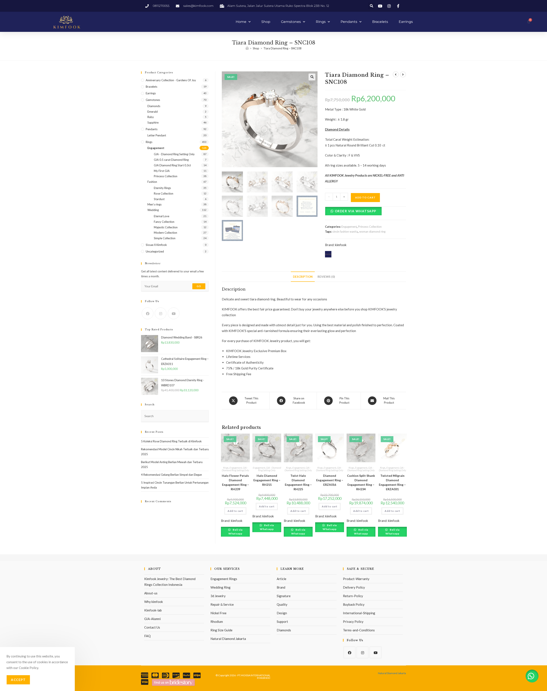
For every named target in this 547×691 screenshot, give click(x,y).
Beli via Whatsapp (235, 531)
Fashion (152, 181)
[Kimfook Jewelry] (173, 682)
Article (281, 579)
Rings (321, 22)
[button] (371, 6)
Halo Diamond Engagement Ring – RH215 (266, 480)
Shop (265, 22)
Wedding (153, 210)
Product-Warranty (356, 579)
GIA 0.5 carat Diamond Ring (171, 159)
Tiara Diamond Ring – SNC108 (282, 48)
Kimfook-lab (153, 610)
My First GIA (162, 171)
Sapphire (153, 122)
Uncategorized (155, 251)
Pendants (349, 22)
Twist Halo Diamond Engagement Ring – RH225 (298, 482)
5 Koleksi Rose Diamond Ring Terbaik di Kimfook (171, 441)
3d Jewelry (218, 596)
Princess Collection (370, 226)
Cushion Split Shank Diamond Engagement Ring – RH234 (361, 482)
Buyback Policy (354, 604)
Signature (284, 596)
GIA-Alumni (152, 619)
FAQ (147, 636)
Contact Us (152, 627)
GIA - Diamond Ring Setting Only (235, 469)
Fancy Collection (164, 221)
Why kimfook (153, 602)
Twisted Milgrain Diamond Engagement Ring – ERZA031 (392, 482)
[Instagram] (160, 313)
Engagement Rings (223, 579)
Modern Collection (165, 232)
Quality (282, 604)
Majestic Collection (166, 227)
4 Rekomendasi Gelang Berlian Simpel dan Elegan (171, 474)
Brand (281, 587)
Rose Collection (163, 193)
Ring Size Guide (221, 630)
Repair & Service (222, 604)
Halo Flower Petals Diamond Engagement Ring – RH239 (235, 482)
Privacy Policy (353, 621)
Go (199, 286)
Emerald (152, 111)
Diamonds (153, 106)
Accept (18, 680)
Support (282, 621)
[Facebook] (147, 313)
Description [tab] (303, 276)
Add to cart (365, 197)
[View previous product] (396, 74)
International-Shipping (359, 613)
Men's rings (154, 204)
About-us (150, 593)
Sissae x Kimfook (156, 245)
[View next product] (403, 74)
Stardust (159, 199)
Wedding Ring (220, 587)
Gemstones (291, 22)
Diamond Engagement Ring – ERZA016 (329, 480)
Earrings (406, 22)
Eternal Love (161, 216)
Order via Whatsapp (355, 211)
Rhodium (216, 621)
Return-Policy (353, 596)
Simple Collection (164, 238)
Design (282, 613)
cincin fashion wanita (345, 231)
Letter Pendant (156, 135)
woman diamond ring (372, 231)
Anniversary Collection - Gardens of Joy (171, 80)
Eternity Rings (162, 188)
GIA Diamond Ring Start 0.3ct (172, 165)
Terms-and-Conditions (359, 630)
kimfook (340, 245)
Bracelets (380, 22)
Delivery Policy (354, 587)
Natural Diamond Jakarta (228, 639)
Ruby (150, 117)
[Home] (247, 48)
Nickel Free (218, 613)
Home (241, 22)
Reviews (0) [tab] (326, 276)
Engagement (349, 226)
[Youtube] (173, 313)
